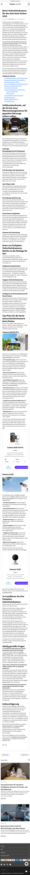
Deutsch (4, 870)
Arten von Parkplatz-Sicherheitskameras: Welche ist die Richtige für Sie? (16, 85)
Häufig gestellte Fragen (11, 99)
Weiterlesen (3, 798)
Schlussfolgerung (9, 101)
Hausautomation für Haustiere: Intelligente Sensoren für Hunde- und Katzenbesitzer (14, 787)
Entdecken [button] (3, 852)
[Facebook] (1, 864)
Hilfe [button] (2, 849)
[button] (15, 846)
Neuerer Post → (25, 755)
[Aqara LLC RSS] (29, 759)
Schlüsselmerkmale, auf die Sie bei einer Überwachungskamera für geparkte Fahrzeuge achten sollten (16, 80)
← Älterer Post (5, 755)
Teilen (5, 745)
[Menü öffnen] (3, 4)
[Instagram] (7, 864)
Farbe (17, 459)
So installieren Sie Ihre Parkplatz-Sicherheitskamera (14, 96)
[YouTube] (10, 864)
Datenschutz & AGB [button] (5, 855)
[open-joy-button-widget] (26, 871)
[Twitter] (4, 864)
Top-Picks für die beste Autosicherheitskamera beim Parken (14, 89)
